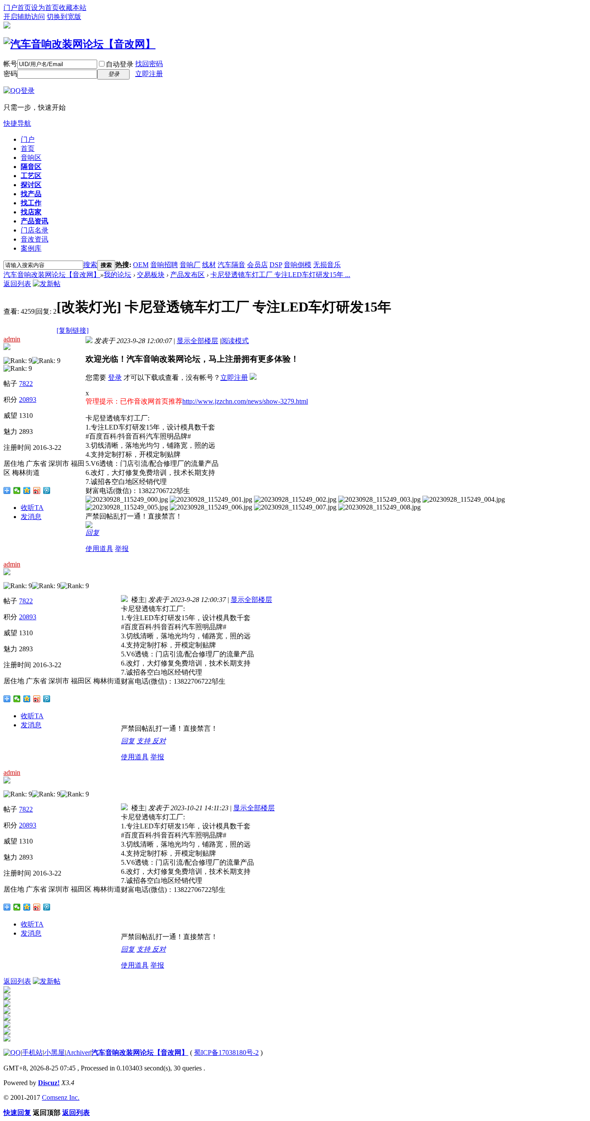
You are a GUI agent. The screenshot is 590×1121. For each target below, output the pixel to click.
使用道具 (99, 548)
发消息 (31, 516)
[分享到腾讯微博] (47, 490)
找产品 (31, 193)
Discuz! (49, 1082)
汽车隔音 (231, 264)
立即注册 (149, 73)
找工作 (31, 203)
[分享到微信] (17, 490)
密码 (10, 73)
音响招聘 (164, 264)
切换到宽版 (64, 16)
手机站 (32, 1052)
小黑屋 (54, 1052)
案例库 (31, 248)
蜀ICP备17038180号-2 (226, 1052)
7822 (26, 383)
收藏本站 (72, 7)
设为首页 (45, 7)
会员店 (257, 264)
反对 (159, 741)
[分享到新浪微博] (37, 490)
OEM (141, 264)
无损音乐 (327, 264)
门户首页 (17, 7)
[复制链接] (73, 330)
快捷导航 (17, 123)
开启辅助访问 (24, 16)
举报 (122, 548)
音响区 (31, 157)
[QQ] (12, 1052)
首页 (28, 148)
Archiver (78, 1052)
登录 (115, 377)
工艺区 (31, 175)
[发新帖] (46, 283)
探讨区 (31, 184)
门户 (28, 139)
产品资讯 (34, 221)
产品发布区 (187, 274)
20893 (27, 399)
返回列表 (17, 283)
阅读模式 (235, 340)
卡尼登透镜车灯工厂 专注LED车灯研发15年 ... (280, 274)
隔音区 (31, 166)
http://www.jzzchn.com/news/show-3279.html (245, 401)
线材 (209, 264)
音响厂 (190, 264)
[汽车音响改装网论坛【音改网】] (79, 44)
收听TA (32, 507)
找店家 (31, 212)
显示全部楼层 (197, 340)
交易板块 (151, 274)
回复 (92, 532)
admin (11, 339)
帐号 (10, 63)
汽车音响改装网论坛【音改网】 (51, 274)
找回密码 (149, 63)
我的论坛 (117, 274)
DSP (276, 264)
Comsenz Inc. (60, 1097)
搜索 (90, 264)
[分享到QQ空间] (27, 490)
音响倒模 (297, 264)
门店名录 (34, 230)
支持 (144, 741)
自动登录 (119, 64)
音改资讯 (34, 239)
